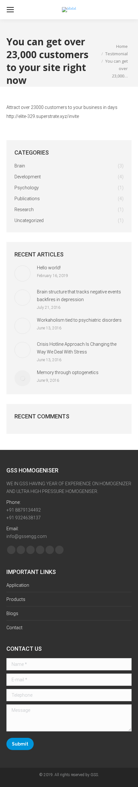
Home (122, 46)
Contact (14, 627)
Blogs (12, 613)
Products (15, 599)
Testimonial (116, 54)
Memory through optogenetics (68, 372)
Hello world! (49, 267)
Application (17, 585)
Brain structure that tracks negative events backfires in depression (79, 295)
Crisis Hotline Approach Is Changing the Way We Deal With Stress (76, 348)
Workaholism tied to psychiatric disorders (79, 320)
